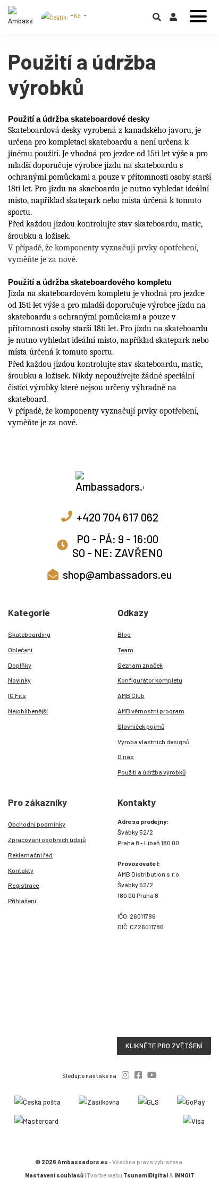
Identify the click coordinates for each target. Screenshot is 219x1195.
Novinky (19, 680)
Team (125, 649)
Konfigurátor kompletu (149, 680)
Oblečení (20, 649)
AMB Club (131, 695)
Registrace (23, 885)
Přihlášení (22, 900)
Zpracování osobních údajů (47, 839)
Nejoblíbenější (28, 710)
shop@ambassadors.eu (117, 574)
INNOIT (184, 1175)
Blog (124, 634)
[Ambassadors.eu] (20, 17)
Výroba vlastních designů (153, 741)
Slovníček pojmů (140, 726)
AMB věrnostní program (150, 710)
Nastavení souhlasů (54, 1175)
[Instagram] (125, 1075)
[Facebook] (138, 1075)
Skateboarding (29, 634)
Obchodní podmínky (36, 824)
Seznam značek (140, 665)
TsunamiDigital (145, 1175)
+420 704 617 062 (117, 517)
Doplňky (19, 665)
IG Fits (17, 695)
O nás (125, 756)
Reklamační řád (30, 855)
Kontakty (20, 870)
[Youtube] (152, 1075)
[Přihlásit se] (173, 19)
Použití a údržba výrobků (151, 772)
